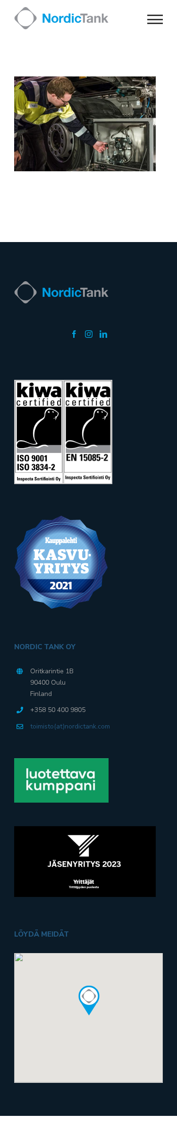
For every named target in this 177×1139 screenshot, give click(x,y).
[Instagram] (89, 334)
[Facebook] (74, 334)
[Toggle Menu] (155, 19)
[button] (89, 1001)
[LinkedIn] (103, 334)
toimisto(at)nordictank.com (70, 726)
